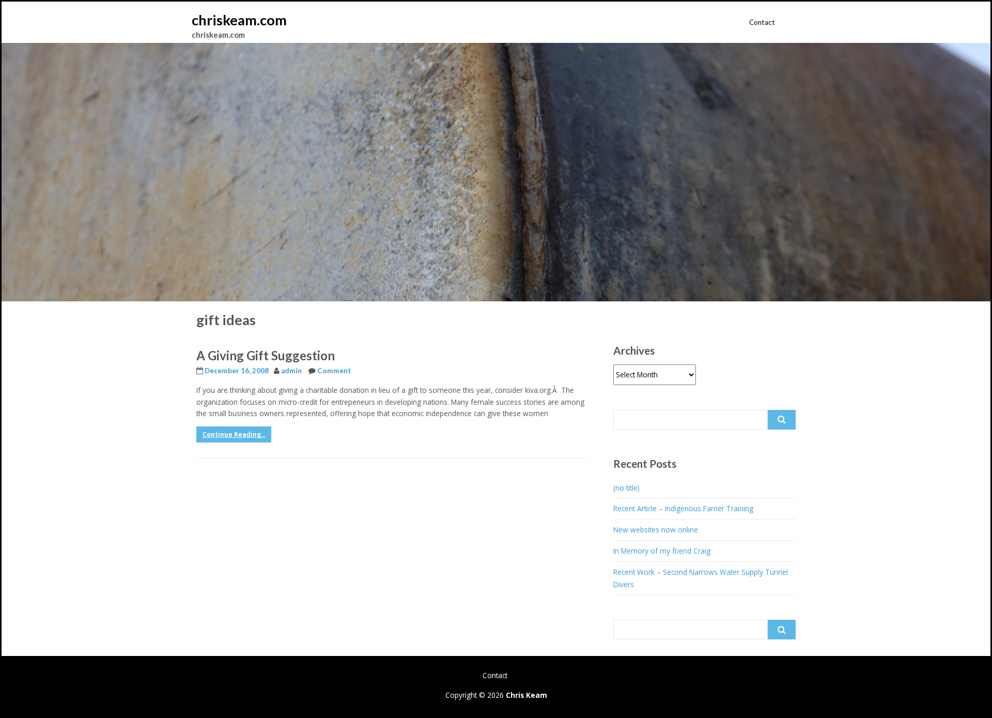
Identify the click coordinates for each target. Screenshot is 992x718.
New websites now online (655, 529)
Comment (334, 370)
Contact (762, 22)
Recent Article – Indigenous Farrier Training (683, 508)
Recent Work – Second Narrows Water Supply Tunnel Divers (700, 578)
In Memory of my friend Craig (661, 551)
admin (291, 370)
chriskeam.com (239, 19)
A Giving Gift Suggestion (265, 355)
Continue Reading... (234, 434)
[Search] (782, 420)
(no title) (626, 488)
